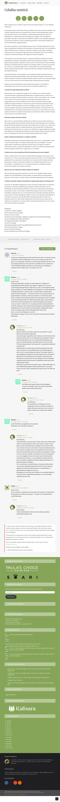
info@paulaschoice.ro (11, 544)
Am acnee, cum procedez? (12, 620)
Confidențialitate (22, 794)
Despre (17, 3)
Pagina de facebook (14, 689)
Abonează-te (11, 597)
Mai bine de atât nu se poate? (12, 622)
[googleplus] (15, 783)
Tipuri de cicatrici (18, 680)
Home (6, 794)
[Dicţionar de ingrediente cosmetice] (28, 609)
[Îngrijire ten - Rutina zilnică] (24, 609)
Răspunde (14, 271)
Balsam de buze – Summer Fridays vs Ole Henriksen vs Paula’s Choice (23, 644)
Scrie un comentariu (47, 249)
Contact (46, 3)
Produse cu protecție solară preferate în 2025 (21, 634)
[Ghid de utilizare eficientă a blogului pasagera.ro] (20, 609)
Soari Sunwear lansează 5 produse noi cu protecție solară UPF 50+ (22, 646)
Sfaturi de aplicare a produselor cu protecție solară (18, 624)
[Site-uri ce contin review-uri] (32, 609)
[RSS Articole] (36, 609)
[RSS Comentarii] (39, 609)
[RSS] (20, 783)
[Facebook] (6, 783)
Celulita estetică (16, 9)
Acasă (11, 3)
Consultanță (31, 3)
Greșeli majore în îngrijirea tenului (13, 618)
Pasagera (19, 326)
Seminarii (39, 3)
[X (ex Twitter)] (11, 783)
